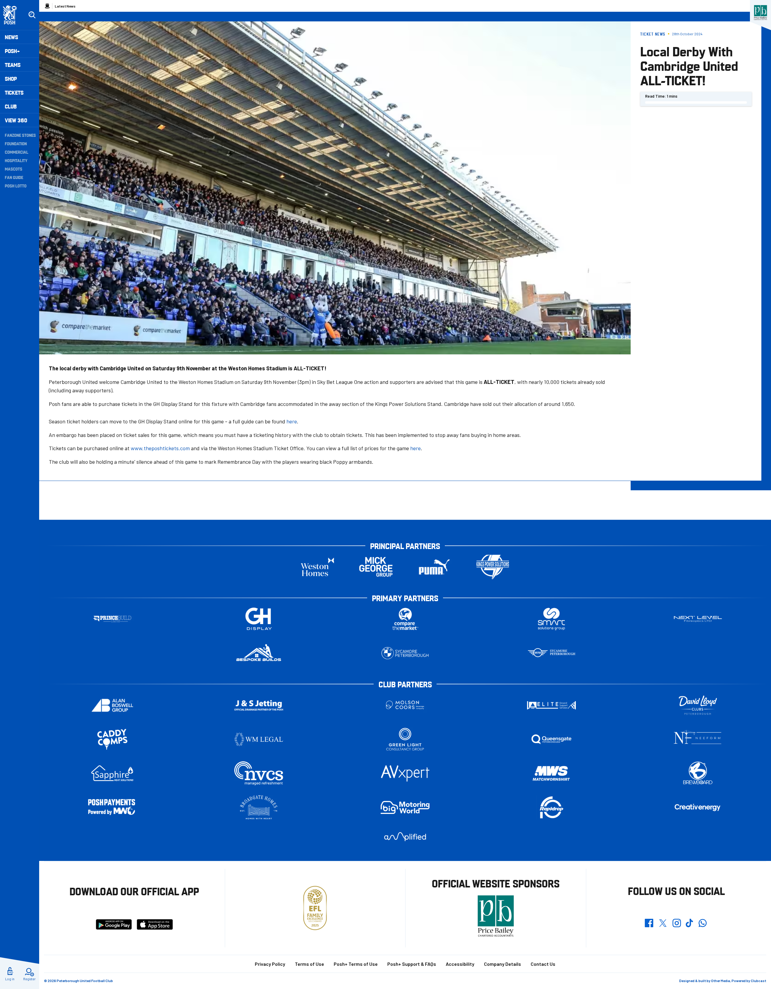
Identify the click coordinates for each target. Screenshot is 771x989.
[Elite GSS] (551, 705)
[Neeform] (697, 739)
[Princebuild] (112, 619)
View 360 (16, 120)
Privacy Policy (270, 964)
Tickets (14, 92)
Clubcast (758, 980)
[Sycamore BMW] (405, 653)
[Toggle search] (32, 15)
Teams (12, 64)
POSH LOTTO (16, 186)
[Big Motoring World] (405, 807)
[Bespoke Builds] (258, 653)
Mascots (13, 169)
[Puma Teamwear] (434, 567)
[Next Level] (697, 619)
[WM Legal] (258, 739)
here (291, 421)
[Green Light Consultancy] (405, 739)
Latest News (65, 6)
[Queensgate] (551, 739)
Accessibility (460, 964)
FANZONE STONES (20, 135)
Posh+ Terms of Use (356, 964)
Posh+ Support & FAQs (411, 964)
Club (11, 106)
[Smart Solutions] (551, 619)
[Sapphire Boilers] (112, 773)
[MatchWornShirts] (551, 773)
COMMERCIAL (16, 152)
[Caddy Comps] (112, 739)
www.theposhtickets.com (160, 448)
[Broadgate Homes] (258, 807)
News (11, 37)
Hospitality (16, 160)
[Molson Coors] (405, 705)
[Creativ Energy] (697, 807)
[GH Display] (258, 619)
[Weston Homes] (317, 567)
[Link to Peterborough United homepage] (12, 14)
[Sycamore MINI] (551, 653)
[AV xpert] (405, 773)
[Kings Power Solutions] (492, 567)
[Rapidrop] (551, 807)
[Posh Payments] (112, 807)
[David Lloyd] (697, 705)
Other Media (720, 980)
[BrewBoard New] (697, 773)
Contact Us (543, 964)
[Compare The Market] (405, 619)
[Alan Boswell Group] (112, 705)
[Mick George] (375, 567)
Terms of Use (309, 964)
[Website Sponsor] (760, 12)
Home (47, 6)
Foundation (16, 143)
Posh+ (12, 51)
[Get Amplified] (405, 836)
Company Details (502, 964)
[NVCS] (258, 773)
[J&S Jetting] (258, 705)
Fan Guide (14, 177)
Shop (11, 78)
